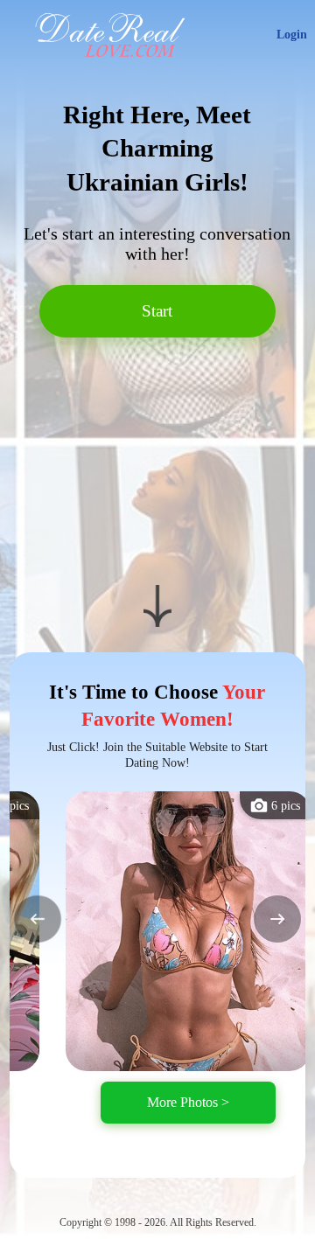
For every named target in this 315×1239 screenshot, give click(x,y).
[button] (37, 919)
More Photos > (188, 1102)
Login (291, 34)
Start (157, 311)
